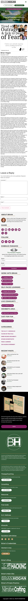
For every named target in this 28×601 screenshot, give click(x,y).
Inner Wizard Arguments (8, 336)
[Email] (19, 229)
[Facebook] (6, 229)
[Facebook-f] (9, 539)
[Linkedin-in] (13, 241)
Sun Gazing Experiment (8, 344)
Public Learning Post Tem (12, 354)
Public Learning (6, 342)
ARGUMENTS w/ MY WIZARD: (13, 367)
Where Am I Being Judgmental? (14, 386)
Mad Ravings (14, 14)
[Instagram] (2, 229)
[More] (6, 233)
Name (2, 196)
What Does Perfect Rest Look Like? (15, 373)
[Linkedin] (9, 229)
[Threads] (16, 229)
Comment (3, 180)
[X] (12, 229)
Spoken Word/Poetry (7, 339)
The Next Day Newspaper (12, 380)
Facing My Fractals (7, 334)
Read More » (9, 355)
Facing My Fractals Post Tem (13, 360)
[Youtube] (2, 241)
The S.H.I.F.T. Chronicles (8, 331)
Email (2, 202)
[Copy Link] (2, 233)
